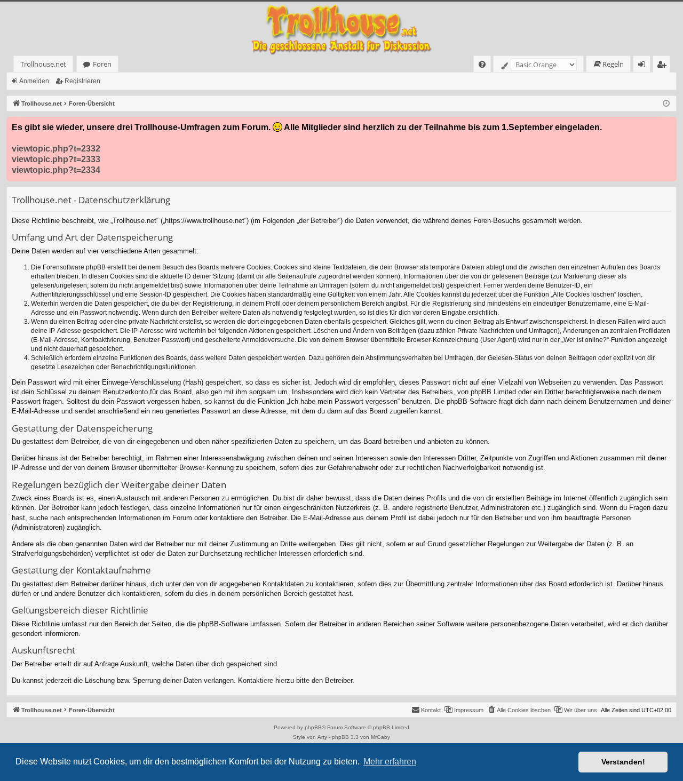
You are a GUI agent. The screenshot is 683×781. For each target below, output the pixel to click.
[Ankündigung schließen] (668, 125)
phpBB (313, 727)
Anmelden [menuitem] (644, 66)
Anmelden (34, 81)
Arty (322, 737)
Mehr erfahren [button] (389, 761)
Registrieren (82, 81)
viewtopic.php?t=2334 (56, 169)
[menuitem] (482, 64)
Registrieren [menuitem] (663, 66)
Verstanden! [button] (623, 762)
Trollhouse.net (43, 64)
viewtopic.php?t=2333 (56, 159)
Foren (102, 64)
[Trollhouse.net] (341, 28)
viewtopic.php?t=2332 (56, 148)
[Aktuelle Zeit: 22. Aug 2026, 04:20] (666, 104)
